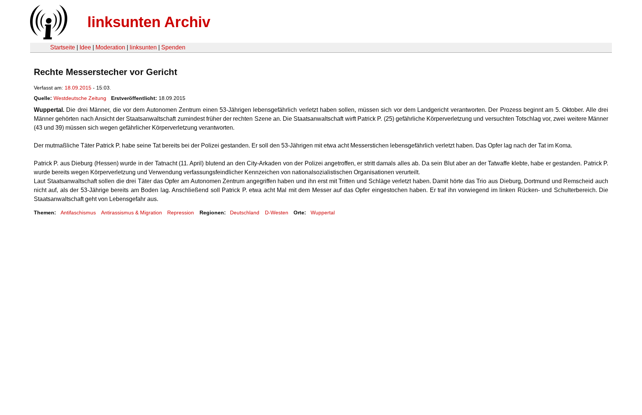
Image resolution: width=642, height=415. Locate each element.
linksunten (143, 47)
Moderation (110, 47)
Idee (85, 47)
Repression (180, 212)
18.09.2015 (78, 88)
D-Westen (276, 212)
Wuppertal (323, 212)
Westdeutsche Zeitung (80, 98)
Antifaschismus (78, 212)
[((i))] (48, 37)
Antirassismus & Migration (131, 212)
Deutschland (244, 212)
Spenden (173, 47)
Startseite (62, 47)
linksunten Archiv (148, 22)
